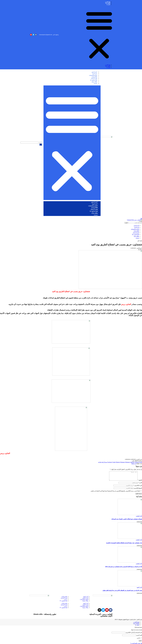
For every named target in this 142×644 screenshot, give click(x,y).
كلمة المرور (139, 635)
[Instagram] (99, 610)
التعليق (140, 480)
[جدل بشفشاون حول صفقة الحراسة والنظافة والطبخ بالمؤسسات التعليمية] (130, 538)
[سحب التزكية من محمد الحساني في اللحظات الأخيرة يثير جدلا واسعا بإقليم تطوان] (130, 586)
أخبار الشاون (139, 516)
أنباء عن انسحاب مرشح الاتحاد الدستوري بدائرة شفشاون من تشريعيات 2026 (123, 566)
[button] (99, 34)
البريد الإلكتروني (137, 485)
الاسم (140, 482)
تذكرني (139, 638)
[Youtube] (107, 610)
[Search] (40, 145)
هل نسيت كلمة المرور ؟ (136, 643)
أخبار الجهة (139, 587)
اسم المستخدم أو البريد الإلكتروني (134, 632)
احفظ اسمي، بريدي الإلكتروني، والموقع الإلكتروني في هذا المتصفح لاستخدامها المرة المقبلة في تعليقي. (115, 491)
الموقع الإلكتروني (138, 488)
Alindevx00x (38, 614)
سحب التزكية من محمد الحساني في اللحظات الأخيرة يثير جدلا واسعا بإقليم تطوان (122, 590)
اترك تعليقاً (134, 463)
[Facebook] (110, 610)
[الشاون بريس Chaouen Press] (134, 220)
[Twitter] (103, 610)
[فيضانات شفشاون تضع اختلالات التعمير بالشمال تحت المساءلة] (130, 514)
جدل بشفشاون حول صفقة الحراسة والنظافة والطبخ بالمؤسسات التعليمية (124, 542)
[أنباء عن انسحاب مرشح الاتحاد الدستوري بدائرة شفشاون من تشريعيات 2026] (130, 562)
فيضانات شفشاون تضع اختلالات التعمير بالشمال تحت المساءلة (127, 519)
